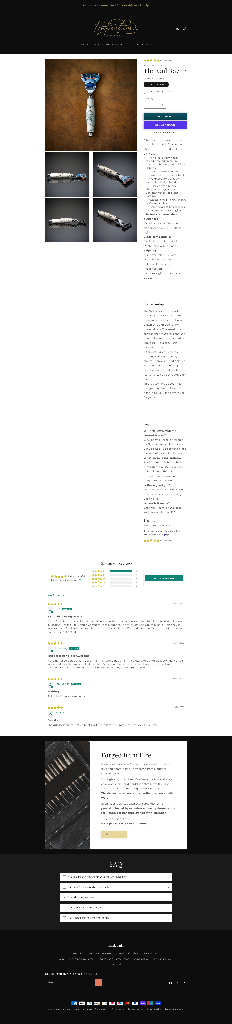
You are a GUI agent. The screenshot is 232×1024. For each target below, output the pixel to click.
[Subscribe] (98, 982)
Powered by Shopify (82, 1009)
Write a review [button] (164, 578)
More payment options (165, 132)
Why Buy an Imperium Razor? (77, 958)
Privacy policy (118, 1009)
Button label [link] (114, 834)
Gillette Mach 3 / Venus (161, 91)
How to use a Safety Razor (113, 958)
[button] (48, 28)
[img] (55, 604)
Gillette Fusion (156, 84)
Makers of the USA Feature (100, 953)
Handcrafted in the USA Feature (138, 953)
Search (77, 953)
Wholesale (116, 964)
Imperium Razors (64, 1009)
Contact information (174, 1009)
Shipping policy (154, 1009)
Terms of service (161, 958)
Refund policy (140, 958)
